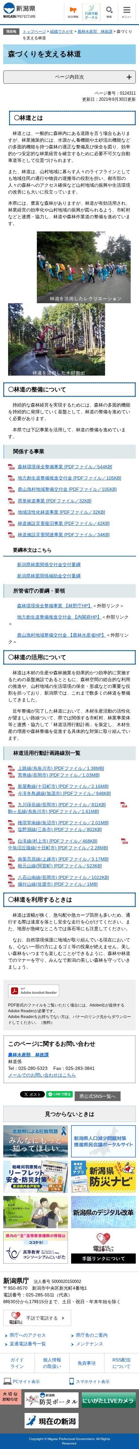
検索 (109, 12)
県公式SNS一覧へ (98, 1096)
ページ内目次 (69, 76)
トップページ (34, 31)
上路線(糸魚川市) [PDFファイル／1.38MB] (61, 768)
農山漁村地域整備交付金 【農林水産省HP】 (61, 635)
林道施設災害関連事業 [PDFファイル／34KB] (64, 534)
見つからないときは (69, 1114)
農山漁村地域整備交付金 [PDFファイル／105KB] (67, 489)
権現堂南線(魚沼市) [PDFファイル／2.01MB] (63, 822)
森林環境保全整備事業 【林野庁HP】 (54, 605)
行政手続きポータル (91, 12)
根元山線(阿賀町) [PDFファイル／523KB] (60, 865)
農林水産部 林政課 (95, 31)
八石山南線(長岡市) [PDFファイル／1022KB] (63, 877)
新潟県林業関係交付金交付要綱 (48, 564)
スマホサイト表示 (93, 1381)
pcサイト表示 (26, 1381)
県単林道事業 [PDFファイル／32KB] (54, 500)
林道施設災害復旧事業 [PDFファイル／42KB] (64, 523)
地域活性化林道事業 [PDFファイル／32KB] (61, 512)
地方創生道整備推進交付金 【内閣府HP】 (59, 617)
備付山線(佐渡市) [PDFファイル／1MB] (58, 884)
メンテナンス (89, 1343)
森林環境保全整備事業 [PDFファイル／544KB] (65, 466)
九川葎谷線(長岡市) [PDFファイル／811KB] (62, 804)
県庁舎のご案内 (92, 1335)
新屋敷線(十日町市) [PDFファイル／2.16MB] (63, 786)
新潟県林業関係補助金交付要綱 (48, 575)
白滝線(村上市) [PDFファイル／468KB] (57, 841)
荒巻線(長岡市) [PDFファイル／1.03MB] (59, 775)
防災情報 (73, 12)
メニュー (127, 12)
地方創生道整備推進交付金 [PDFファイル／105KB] (69, 478)
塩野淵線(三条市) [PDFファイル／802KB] (60, 829)
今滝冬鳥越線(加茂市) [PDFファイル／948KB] (64, 793)
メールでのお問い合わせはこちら (42, 1075)
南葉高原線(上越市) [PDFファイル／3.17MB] (63, 859)
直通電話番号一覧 (28, 1343)
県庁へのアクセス (28, 1335)
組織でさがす (61, 31)
